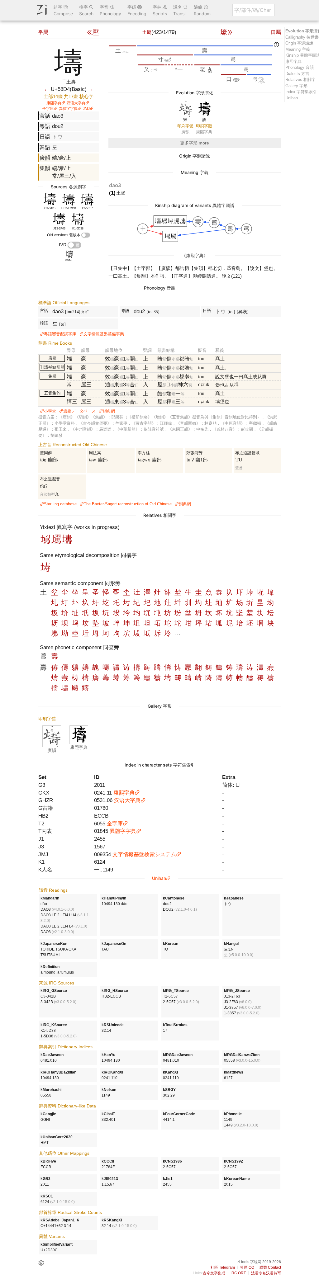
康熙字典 (53, 103)
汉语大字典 (76, 103)
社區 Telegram (223, 1267)
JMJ (86, 108)
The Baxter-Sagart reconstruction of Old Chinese (128, 504)
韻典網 (109, 411)
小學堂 (50, 411)
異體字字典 (68, 108)
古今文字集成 (214, 1273)
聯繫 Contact (270, 1267)
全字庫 (48, 108)
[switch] (85, 235)
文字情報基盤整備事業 (103, 334)
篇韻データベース (79, 411)
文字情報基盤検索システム (144, 854)
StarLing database (60, 504)
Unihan (159, 878)
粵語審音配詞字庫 (60, 334)
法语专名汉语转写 (266, 1273)
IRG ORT (238, 1273)
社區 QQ (247, 1267)
